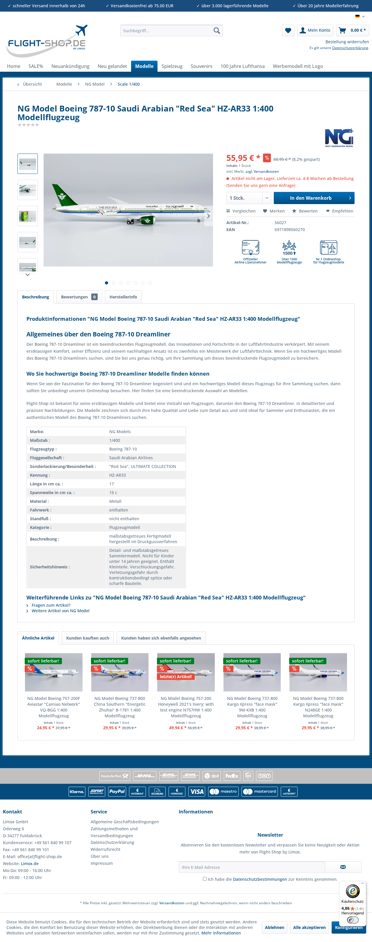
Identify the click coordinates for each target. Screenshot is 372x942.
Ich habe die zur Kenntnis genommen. (273, 879)
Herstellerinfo (123, 297)
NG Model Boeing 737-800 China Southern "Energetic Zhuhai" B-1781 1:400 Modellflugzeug (120, 707)
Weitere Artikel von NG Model (60, 610)
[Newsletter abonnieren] (343, 867)
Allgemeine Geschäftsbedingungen (125, 821)
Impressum (102, 863)
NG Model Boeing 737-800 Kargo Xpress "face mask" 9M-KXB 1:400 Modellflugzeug (252, 707)
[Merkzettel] (288, 30)
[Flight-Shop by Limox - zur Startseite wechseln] (46, 41)
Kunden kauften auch (87, 638)
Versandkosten (172, 902)
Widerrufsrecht (105, 849)
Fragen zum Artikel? (50, 605)
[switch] (353, 919)
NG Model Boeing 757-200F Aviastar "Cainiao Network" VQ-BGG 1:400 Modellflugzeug (53, 707)
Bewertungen (78, 297)
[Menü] (362, 884)
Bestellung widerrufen (347, 41)
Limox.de (30, 863)
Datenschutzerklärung (350, 47)
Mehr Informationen (221, 933)
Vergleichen (243, 211)
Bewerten (308, 211)
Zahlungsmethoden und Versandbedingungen (114, 832)
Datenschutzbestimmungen (260, 879)
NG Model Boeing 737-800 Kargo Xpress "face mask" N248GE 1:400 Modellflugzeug (318, 707)
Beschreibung (35, 297)
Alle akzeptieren (309, 927)
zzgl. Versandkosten (262, 171)
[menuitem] (171, 30)
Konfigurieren (349, 927)
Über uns (100, 856)
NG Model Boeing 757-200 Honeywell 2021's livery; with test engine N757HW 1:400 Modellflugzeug (186, 707)
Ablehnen (274, 927)
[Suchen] (217, 30)
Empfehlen (342, 211)
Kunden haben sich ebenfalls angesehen (161, 638)
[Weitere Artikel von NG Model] (339, 137)
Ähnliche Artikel (38, 638)
